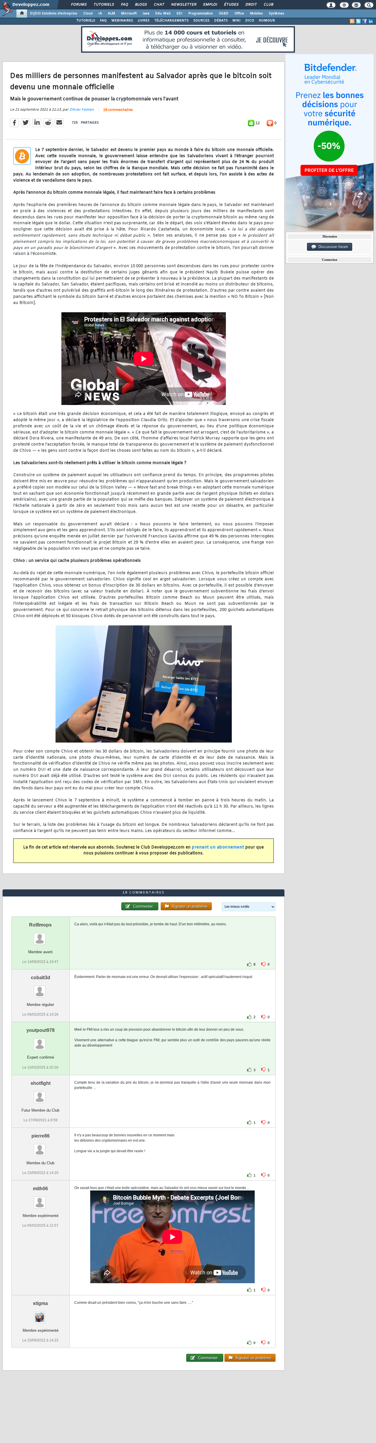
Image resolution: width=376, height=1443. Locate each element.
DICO (249, 21)
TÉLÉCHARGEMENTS (171, 21)
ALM (111, 13)
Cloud (88, 13)
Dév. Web (163, 13)
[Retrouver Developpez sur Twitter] (358, 21)
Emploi (209, 4)
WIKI (236, 21)
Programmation (200, 13)
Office (239, 13)
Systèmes (276, 13)
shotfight (41, 1083)
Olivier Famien (81, 109)
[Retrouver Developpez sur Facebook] (364, 21)
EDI (179, 13)
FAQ (124, 4)
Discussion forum (332, 247)
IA (100, 13)
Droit (251, 4)
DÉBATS (221, 21)
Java (145, 13)
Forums (78, 4)
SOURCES (201, 21)
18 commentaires (118, 110)
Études (231, 4)
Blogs (140, 4)
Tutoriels (103, 4)
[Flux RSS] (352, 21)
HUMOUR (267, 21)
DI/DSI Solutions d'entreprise (53, 13)
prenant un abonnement (218, 847)
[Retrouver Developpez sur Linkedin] (370, 21)
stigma (40, 1303)
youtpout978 (40, 1030)
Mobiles (256, 13)
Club (268, 4)
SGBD (224, 13)
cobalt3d (40, 977)
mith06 (40, 1188)
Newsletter (183, 4)
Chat (158, 4)
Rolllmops (40, 924)
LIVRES (144, 21)
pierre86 (40, 1135)
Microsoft (129, 13)
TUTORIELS (85, 21)
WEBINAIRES (122, 21)
